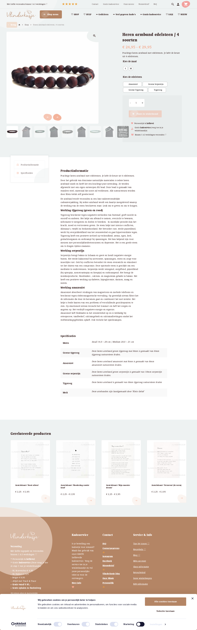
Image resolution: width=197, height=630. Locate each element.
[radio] (125, 68)
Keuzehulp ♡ (139, 549)
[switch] (83, 623)
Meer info (76, 583)
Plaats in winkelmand (147, 114)
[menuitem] (95, 4)
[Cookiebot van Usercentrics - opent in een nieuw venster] (18, 624)
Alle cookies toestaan (165, 601)
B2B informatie (140, 584)
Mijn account (139, 561)
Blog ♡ (136, 555)
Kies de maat (130, 61)
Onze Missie (108, 578)
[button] (57, 117)
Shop (27, 25)
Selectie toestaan (165, 611)
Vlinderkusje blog (111, 573)
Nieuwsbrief (108, 565)
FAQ (104, 543)
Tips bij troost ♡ (141, 543)
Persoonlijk (108, 583)
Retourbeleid (139, 572)
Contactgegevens (111, 548)
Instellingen (156, 624)
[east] (18, 495)
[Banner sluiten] (193, 598)
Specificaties (24, 173)
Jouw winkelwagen (142, 578)
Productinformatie (27, 164)
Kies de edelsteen (132, 76)
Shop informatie (141, 566)
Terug (12, 24)
